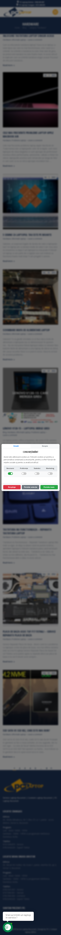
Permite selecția (30, 487)
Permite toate (49, 487)
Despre (45, 446)
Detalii (16, 446)
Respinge (12, 487)
